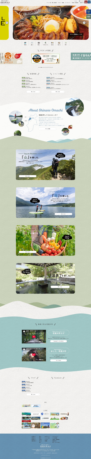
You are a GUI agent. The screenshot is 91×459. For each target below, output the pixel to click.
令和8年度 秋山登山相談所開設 (27, 81)
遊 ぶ (40, 436)
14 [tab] (50, 67)
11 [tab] (47, 67)
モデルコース (47, 436)
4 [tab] (41, 67)
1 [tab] (38, 67)
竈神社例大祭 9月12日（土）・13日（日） (53, 81)
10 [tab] (46, 67)
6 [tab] (43, 67)
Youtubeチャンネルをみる (59, 341)
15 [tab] (51, 67)
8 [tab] (45, 67)
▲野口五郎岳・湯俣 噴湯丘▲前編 (27, 382)
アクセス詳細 (47, 128)
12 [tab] (48, 67)
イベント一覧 (48, 2)
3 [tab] (40, 67)
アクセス (59, 2)
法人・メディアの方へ (56, 442)
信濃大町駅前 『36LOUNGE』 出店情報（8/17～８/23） (31, 87)
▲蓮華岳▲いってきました (26, 388)
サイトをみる (58, 360)
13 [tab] (49, 67)
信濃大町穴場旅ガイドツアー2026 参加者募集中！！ (55, 78)
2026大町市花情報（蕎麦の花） (27, 78)
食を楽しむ (33, 439)
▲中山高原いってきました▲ (27, 385)
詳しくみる (33, 91)
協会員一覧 (81, 2)
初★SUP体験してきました (26, 391)
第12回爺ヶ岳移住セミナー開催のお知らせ (29, 84)
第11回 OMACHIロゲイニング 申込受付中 (53, 88)
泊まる (40, 439)
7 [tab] (44, 67)
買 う (40, 442)
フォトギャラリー (68, 2)
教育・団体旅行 (54, 2)
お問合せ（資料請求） (75, 2)
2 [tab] (39, 67)
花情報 (63, 2)
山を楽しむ (33, 436)
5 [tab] (42, 67)
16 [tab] (52, 67)
